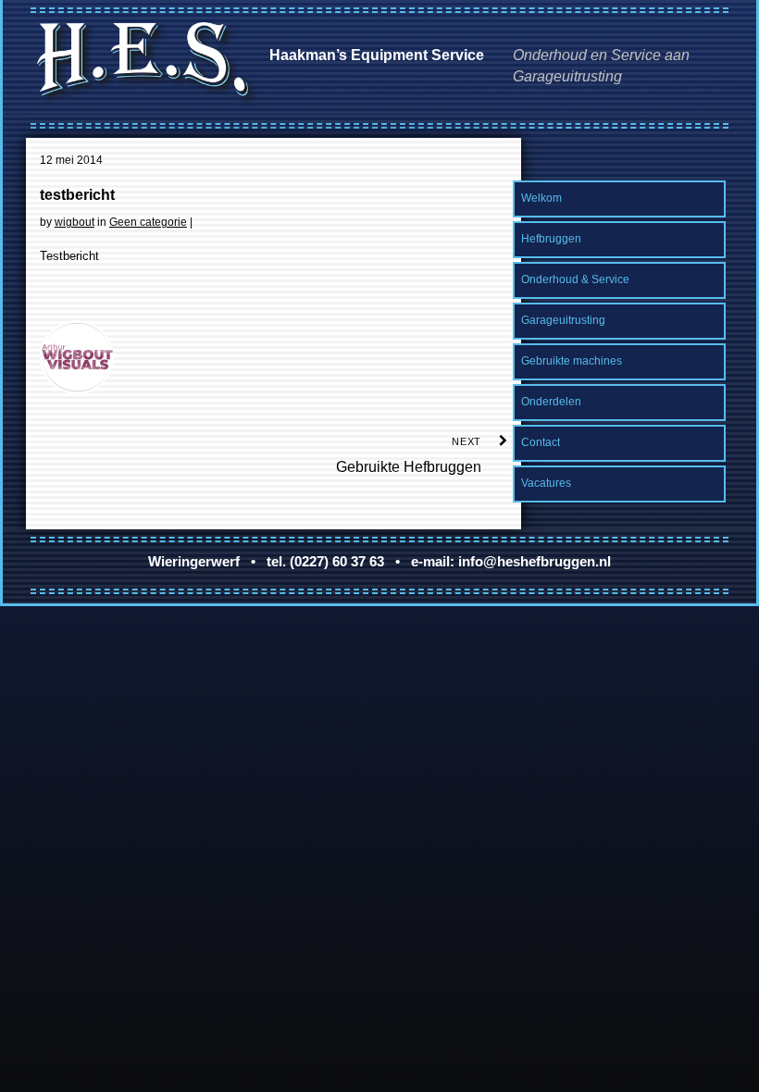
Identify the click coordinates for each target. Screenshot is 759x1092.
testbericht (77, 194)
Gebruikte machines (571, 360)
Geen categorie (148, 222)
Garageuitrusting (563, 320)
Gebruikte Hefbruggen (408, 455)
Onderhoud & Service (575, 279)
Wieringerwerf (194, 561)
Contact (540, 442)
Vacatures (546, 483)
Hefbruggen (551, 238)
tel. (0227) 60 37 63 (325, 561)
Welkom (541, 198)
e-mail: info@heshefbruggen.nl (511, 561)
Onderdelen (551, 401)
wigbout (74, 222)
